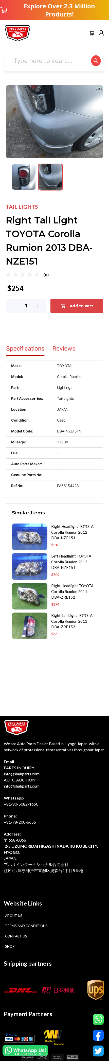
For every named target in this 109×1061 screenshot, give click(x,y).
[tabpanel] (54, 425)
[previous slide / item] (9, 124)
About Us (13, 916)
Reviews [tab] (63, 348)
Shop (10, 946)
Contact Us (16, 936)
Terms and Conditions (26, 926)
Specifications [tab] (25, 348)
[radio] (8, 274)
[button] (23, 177)
